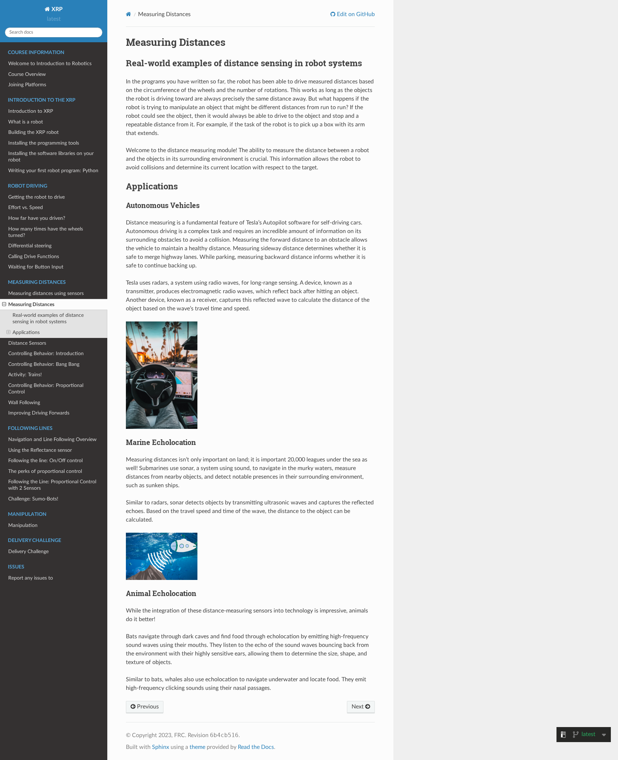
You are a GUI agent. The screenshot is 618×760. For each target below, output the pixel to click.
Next (358, 707)
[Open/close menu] (4, 304)
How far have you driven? (36, 218)
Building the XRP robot (33, 132)
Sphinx (160, 747)
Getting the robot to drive (36, 197)
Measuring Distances (31, 304)
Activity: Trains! (25, 374)
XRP (56, 9)
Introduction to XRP (30, 111)
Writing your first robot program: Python (53, 170)
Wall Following (24, 402)
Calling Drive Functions (33, 256)
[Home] (128, 14)
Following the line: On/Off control (45, 460)
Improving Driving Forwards (38, 413)
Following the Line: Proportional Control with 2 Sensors (52, 485)
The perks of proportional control (45, 471)
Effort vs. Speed (25, 207)
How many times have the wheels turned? (45, 232)
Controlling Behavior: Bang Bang (43, 364)
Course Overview (27, 74)
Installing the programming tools (43, 143)
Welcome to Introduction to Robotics (50, 63)
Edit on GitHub (355, 14)
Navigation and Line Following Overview (52, 439)
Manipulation (23, 525)
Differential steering (30, 245)
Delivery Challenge (28, 551)
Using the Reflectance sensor (40, 450)
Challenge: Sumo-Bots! (33, 499)
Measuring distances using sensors (46, 293)
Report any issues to (30, 578)
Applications (26, 332)
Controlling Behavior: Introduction (46, 353)
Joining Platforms (27, 84)
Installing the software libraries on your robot (51, 157)
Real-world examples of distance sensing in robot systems (48, 318)
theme (197, 747)
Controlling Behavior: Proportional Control (45, 388)
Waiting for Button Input (35, 267)
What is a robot (25, 122)
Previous (147, 707)
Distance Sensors (27, 343)
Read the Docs (256, 747)
